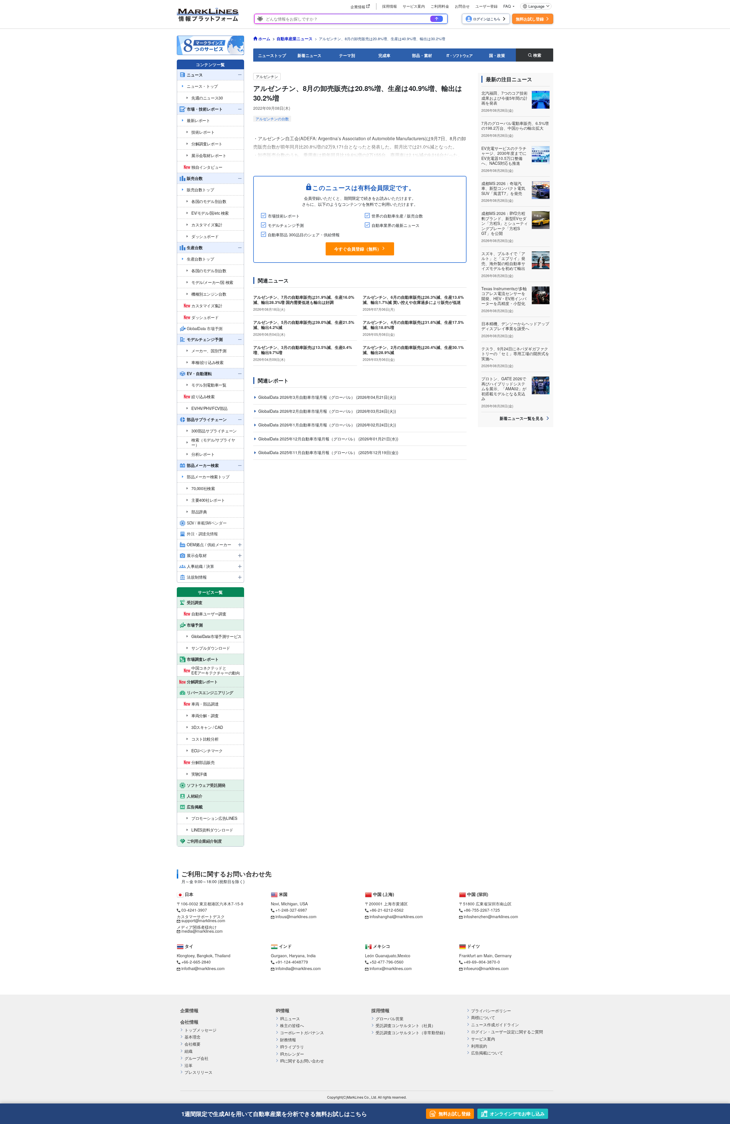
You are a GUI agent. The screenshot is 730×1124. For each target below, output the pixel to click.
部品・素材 (422, 55)
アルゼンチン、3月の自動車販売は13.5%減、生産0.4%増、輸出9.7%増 (302, 349)
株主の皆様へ (292, 1025)
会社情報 (189, 1022)
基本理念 (192, 1036)
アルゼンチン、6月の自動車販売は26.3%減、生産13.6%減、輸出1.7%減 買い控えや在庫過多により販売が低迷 (413, 299)
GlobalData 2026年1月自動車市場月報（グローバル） (307, 425)
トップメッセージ (200, 1030)
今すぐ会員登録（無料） (357, 249)
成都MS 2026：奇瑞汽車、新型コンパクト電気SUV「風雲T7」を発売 (503, 188)
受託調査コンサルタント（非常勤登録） (411, 1032)
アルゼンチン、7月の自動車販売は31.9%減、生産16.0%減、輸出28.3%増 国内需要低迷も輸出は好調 (303, 299)
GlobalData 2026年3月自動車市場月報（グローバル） (307, 397)
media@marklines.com (202, 931)
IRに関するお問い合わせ (302, 1060)
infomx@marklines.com (391, 968)
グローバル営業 (389, 1018)
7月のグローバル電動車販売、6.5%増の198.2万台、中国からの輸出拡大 (515, 125)
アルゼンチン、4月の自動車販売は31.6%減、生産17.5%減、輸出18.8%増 (413, 324)
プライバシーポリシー (491, 1010)
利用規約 (479, 1046)
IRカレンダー (292, 1054)
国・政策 (497, 55)
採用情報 (389, 6)
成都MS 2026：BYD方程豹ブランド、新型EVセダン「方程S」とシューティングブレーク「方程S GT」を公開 (504, 223)
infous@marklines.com (296, 916)
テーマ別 (347, 55)
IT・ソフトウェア (460, 55)
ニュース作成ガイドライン (495, 1024)
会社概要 (192, 1044)
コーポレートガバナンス (302, 1032)
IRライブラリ (292, 1046)
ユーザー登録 (486, 6)
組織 (188, 1051)
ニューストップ (272, 55)
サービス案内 (414, 6)
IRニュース (290, 1018)
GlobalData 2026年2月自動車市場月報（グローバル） (307, 411)
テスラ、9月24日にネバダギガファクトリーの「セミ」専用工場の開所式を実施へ (515, 353)
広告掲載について (487, 1052)
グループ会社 (196, 1058)
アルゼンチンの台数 (272, 118)
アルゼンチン (267, 76)
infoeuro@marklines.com (486, 968)
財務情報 (288, 1039)
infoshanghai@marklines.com (396, 916)
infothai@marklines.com (203, 968)
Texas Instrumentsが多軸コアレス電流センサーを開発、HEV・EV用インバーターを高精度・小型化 (504, 296)
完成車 (384, 55)
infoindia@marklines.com (298, 968)
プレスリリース (198, 1072)
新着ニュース (309, 55)
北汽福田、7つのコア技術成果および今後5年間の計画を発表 (504, 98)
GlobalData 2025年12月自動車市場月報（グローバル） (308, 439)
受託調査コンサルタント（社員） (405, 1025)
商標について (483, 1017)
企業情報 (189, 1010)
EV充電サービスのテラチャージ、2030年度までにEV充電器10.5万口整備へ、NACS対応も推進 (503, 155)
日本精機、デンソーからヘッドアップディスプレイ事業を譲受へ (515, 326)
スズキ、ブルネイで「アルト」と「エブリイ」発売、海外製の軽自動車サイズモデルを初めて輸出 (503, 261)
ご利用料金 (440, 6)
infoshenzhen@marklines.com (491, 916)
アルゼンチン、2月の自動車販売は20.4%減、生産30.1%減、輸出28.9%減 (413, 349)
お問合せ (462, 6)
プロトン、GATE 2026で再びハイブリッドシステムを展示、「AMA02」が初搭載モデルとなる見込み (503, 388)
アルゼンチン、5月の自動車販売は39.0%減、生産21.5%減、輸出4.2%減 (303, 324)
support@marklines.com (203, 920)
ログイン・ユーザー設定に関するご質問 (507, 1031)
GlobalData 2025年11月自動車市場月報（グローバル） (308, 452)
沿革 (188, 1065)
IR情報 (282, 1010)
